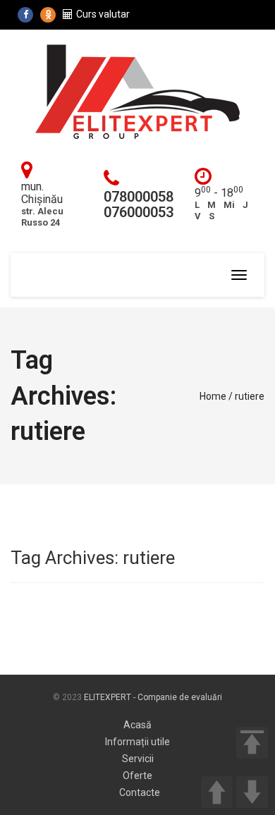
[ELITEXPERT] (137, 91)
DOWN (252, 792)
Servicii (138, 758)
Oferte (137, 775)
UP (217, 792)
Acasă (137, 724)
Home (213, 396)
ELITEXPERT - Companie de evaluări (153, 697)
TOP (252, 743)
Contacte (139, 792)
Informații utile (137, 741)
